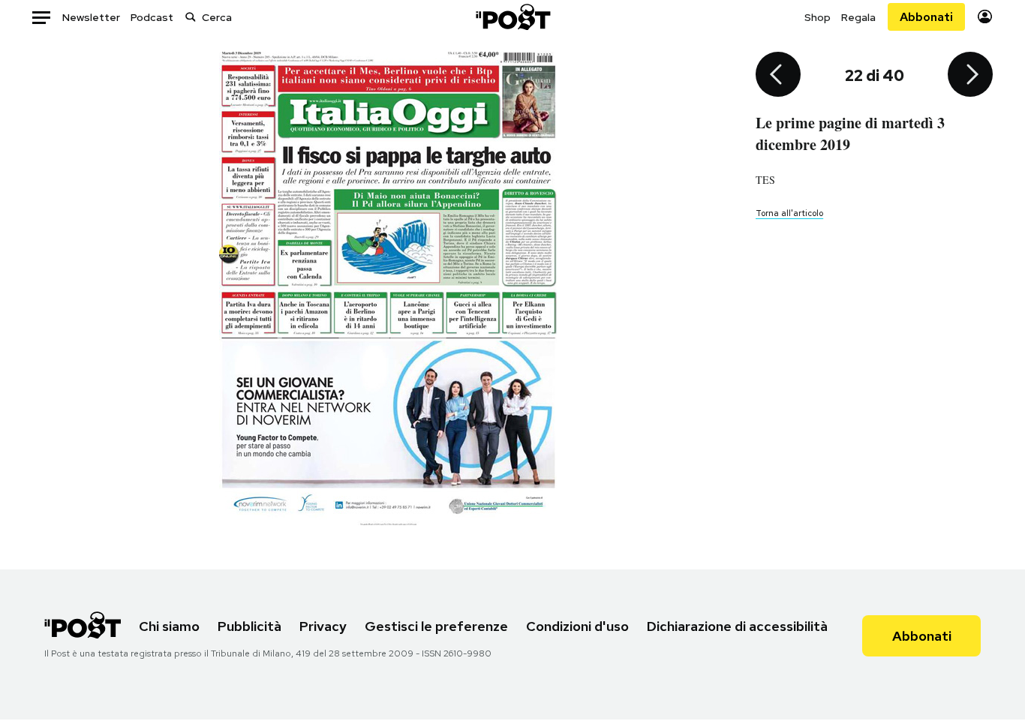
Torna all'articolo (789, 213)
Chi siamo (169, 626)
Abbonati (926, 17)
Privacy (323, 626)
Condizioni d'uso (577, 626)
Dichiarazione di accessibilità (737, 626)
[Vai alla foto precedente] (778, 76)
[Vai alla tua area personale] (985, 17)
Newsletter (91, 17)
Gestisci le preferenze (436, 626)
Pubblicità (249, 626)
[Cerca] (190, 17)
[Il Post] (512, 17)
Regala (858, 17)
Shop (817, 17)
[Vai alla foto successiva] (970, 76)
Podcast (152, 17)
